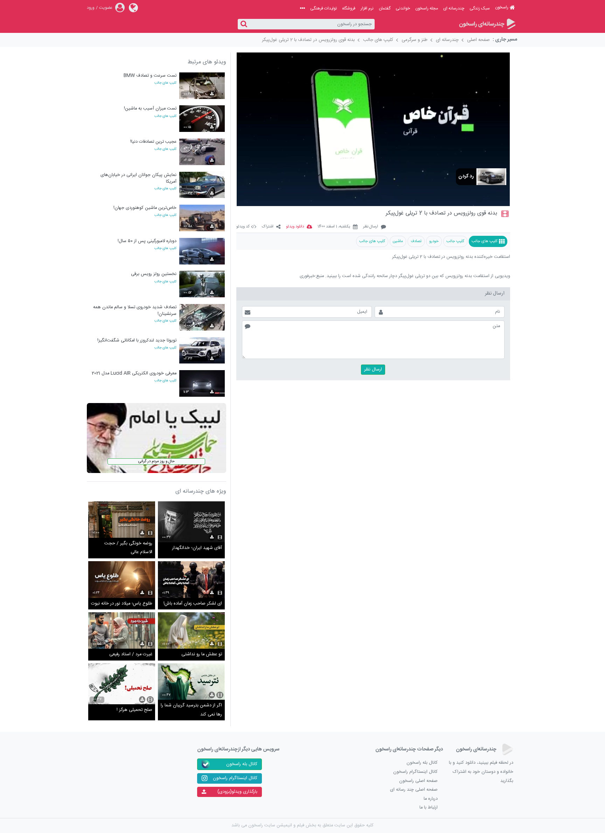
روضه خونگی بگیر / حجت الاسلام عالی (128, 548)
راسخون (501, 7)
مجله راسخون (426, 8)
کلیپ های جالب (378, 40)
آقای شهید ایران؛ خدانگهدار (197, 548)
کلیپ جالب (455, 241)
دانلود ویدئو (295, 227)
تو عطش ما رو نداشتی (201, 654)
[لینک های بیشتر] (302, 8)
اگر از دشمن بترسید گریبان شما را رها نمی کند (191, 710)
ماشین (398, 241)
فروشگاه (348, 8)
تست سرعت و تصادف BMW (150, 75)
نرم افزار (367, 8)
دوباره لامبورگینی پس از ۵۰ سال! (147, 241)
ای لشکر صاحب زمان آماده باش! (193, 603)
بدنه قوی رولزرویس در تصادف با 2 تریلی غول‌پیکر (308, 40)
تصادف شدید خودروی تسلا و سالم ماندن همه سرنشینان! (134, 310)
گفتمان (384, 8)
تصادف (416, 241)
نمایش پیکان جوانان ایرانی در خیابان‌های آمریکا (138, 178)
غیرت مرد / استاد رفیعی (130, 654)
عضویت (105, 8)
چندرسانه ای (453, 8)
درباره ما (431, 799)
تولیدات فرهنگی (323, 8)
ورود (91, 8)
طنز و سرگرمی (414, 40)
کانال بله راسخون (422, 763)
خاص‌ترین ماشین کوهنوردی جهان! (144, 208)
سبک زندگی (480, 8)
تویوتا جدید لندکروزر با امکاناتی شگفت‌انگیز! (136, 340)
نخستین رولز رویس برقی (153, 274)
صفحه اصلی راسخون (418, 781)
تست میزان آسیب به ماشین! (150, 108)
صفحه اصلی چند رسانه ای (414, 789)
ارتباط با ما (428, 807)
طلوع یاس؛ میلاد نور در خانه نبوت (121, 603)
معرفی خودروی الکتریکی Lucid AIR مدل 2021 (134, 373)
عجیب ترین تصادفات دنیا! (153, 142)
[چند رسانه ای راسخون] (487, 24)
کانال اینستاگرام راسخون (415, 772)
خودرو (434, 241)
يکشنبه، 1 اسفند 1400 (334, 227)
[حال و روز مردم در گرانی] (156, 438)
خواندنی (403, 8)
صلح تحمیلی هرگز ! (134, 710)
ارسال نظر (370, 227)
